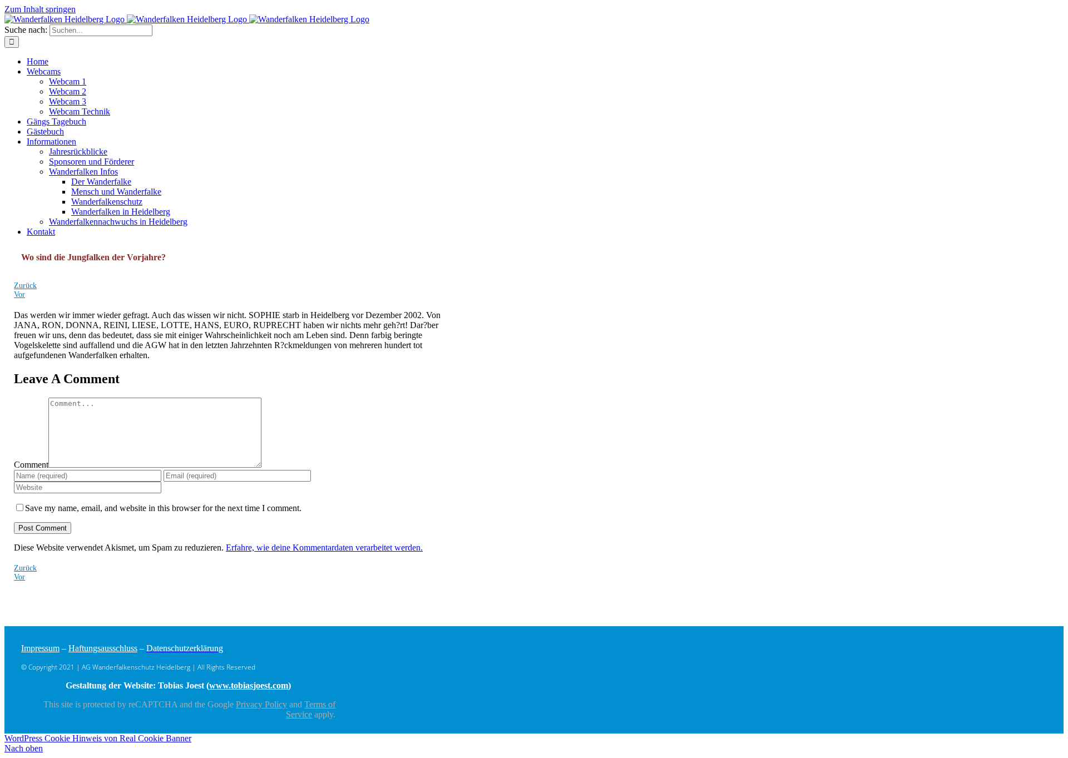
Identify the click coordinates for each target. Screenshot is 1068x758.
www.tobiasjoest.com (248, 685)
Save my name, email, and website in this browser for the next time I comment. (163, 508)
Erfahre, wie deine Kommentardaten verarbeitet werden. (324, 547)
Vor (19, 294)
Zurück (25, 285)
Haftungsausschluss (102, 648)
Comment (31, 464)
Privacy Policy (261, 704)
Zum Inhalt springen (40, 9)
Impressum (40, 648)
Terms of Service (310, 709)
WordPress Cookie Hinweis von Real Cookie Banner (97, 738)
